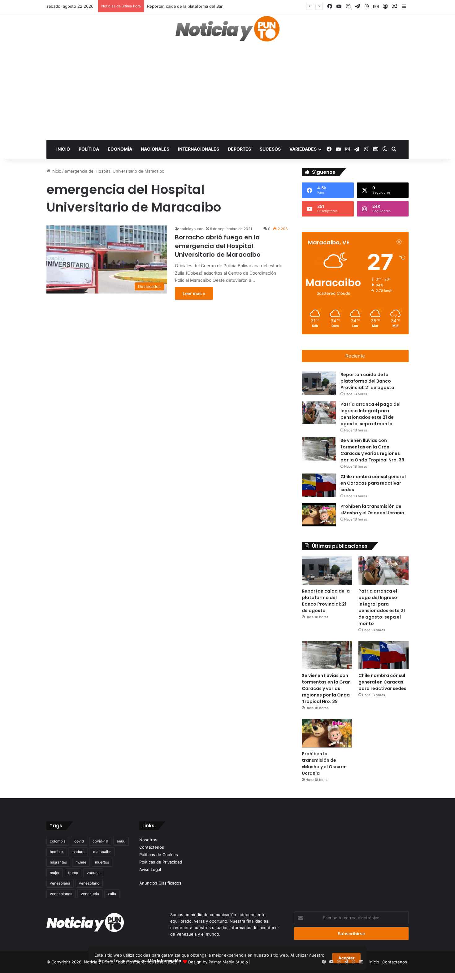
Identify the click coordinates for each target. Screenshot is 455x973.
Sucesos (270, 149)
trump (73, 872)
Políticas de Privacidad (160, 861)
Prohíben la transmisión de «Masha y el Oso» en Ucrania (372, 509)
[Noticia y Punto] (228, 31)
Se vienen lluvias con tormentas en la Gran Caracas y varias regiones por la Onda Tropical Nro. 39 (372, 450)
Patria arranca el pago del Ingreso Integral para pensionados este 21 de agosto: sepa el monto (370, 414)
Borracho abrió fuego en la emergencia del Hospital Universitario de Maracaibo (218, 246)
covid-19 (100, 841)
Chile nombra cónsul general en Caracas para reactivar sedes (373, 483)
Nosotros (148, 839)
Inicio (63, 149)
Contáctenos (151, 847)
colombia (58, 841)
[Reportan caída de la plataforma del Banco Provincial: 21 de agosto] (319, 383)
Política (89, 149)
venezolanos (61, 893)
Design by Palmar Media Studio (218, 961)
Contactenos (394, 961)
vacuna (93, 872)
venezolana (60, 883)
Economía (120, 149)
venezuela (90, 893)
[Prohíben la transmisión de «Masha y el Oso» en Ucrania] (319, 514)
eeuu (121, 841)
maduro (78, 851)
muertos (102, 862)
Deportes (239, 149)
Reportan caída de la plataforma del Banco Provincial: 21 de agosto (211, 6)
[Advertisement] (227, 93)
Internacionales (198, 149)
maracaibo (102, 851)
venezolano (89, 883)
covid (79, 841)
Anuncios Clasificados (160, 883)
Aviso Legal (150, 869)
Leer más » (194, 293)
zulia (112, 893)
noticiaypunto (191, 228)
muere (81, 862)
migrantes (58, 862)
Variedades (303, 149)
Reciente (355, 356)
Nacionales (155, 149)
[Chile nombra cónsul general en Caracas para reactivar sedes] (319, 485)
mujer (54, 872)
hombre (56, 851)
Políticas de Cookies (158, 854)
